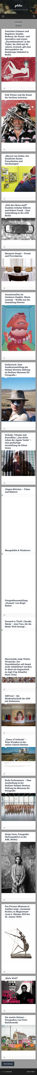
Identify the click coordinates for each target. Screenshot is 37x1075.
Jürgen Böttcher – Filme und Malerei (17, 490)
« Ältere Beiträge (7, 1064)
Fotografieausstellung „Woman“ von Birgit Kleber (16, 603)
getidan (18, 5)
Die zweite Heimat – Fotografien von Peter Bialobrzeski (16, 1020)
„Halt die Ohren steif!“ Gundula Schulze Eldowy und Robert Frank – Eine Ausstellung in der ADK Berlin (18, 210)
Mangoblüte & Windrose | (18, 550)
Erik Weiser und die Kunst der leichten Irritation (18, 96)
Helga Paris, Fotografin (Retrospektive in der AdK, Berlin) (17, 837)
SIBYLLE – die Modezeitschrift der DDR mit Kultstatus (17, 698)
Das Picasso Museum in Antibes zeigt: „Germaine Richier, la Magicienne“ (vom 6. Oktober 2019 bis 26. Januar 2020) (17, 911)
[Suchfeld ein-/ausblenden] (34, 16)
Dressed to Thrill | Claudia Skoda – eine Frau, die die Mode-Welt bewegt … (18, 624)
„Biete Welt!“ (11, 978)
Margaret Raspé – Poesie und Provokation (18, 254)
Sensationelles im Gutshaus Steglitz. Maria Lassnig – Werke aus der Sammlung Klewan (17, 298)
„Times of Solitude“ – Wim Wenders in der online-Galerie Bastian (16, 742)
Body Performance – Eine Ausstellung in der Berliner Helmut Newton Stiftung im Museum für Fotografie (18, 785)
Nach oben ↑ (31, 1071)
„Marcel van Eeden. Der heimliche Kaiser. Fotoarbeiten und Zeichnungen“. (17, 159)
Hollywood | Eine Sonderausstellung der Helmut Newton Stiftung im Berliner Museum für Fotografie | (17, 369)
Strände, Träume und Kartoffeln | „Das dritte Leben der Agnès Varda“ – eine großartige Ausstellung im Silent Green (18, 441)
